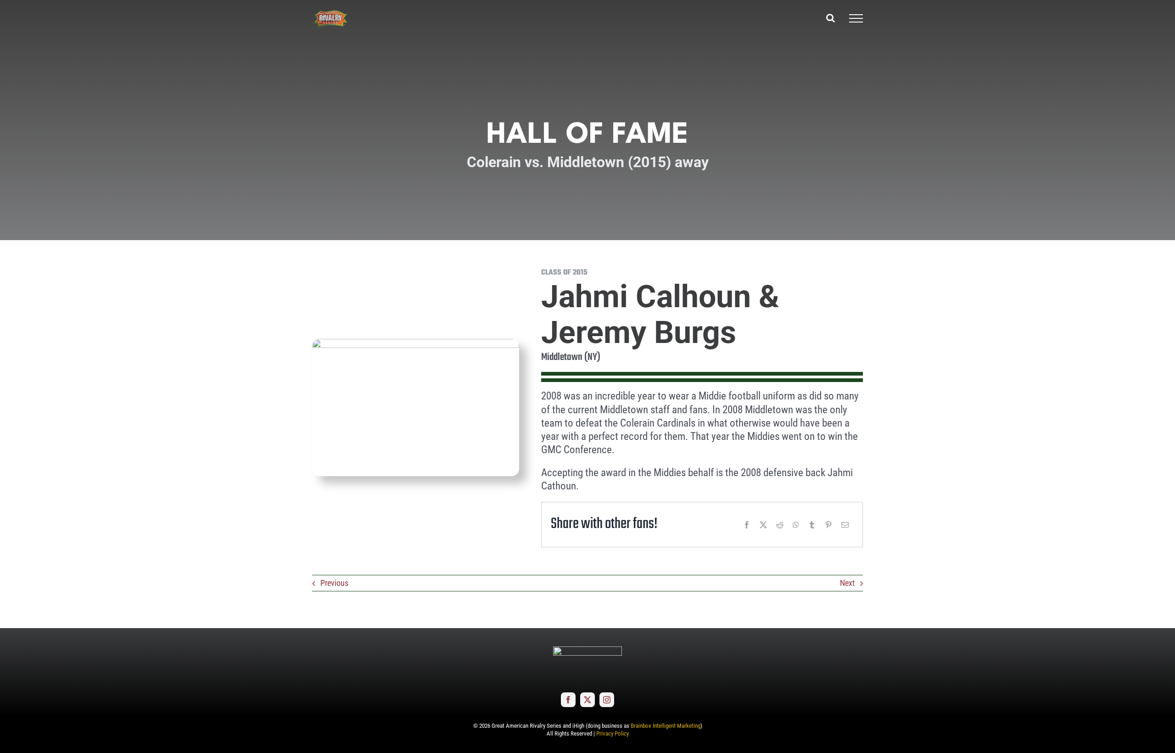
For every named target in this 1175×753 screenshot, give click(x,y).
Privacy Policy (612, 733)
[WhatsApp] (796, 525)
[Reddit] (780, 525)
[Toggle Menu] (856, 18)
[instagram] (606, 699)
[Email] (845, 525)
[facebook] (568, 699)
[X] (763, 525)
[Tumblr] (812, 525)
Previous (334, 583)
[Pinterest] (828, 525)
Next (847, 583)
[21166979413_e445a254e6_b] (415, 343)
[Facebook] (747, 525)
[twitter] (587, 699)
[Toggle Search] (830, 17)
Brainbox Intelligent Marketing (665, 725)
